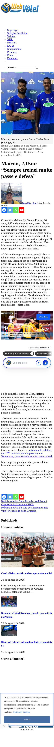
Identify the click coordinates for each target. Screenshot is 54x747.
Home (4, 145)
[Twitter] (10, 210)
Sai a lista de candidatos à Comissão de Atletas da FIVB (24, 503)
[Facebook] (4, 210)
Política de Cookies (21, 712)
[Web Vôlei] (20, 11)
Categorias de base (19, 145)
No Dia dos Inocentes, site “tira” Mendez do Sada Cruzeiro (24, 509)
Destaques (29, 151)
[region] (27, 709)
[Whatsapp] (15, 210)
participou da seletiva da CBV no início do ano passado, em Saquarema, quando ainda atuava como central (26, 453)
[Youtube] (21, 210)
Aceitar (27, 719)
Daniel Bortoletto (29, 203)
